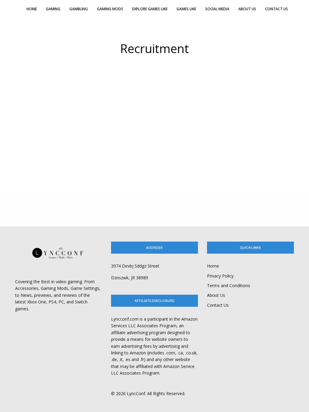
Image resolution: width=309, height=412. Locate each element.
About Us (216, 295)
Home (213, 266)
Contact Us (218, 305)
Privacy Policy (220, 276)
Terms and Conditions (228, 285)
